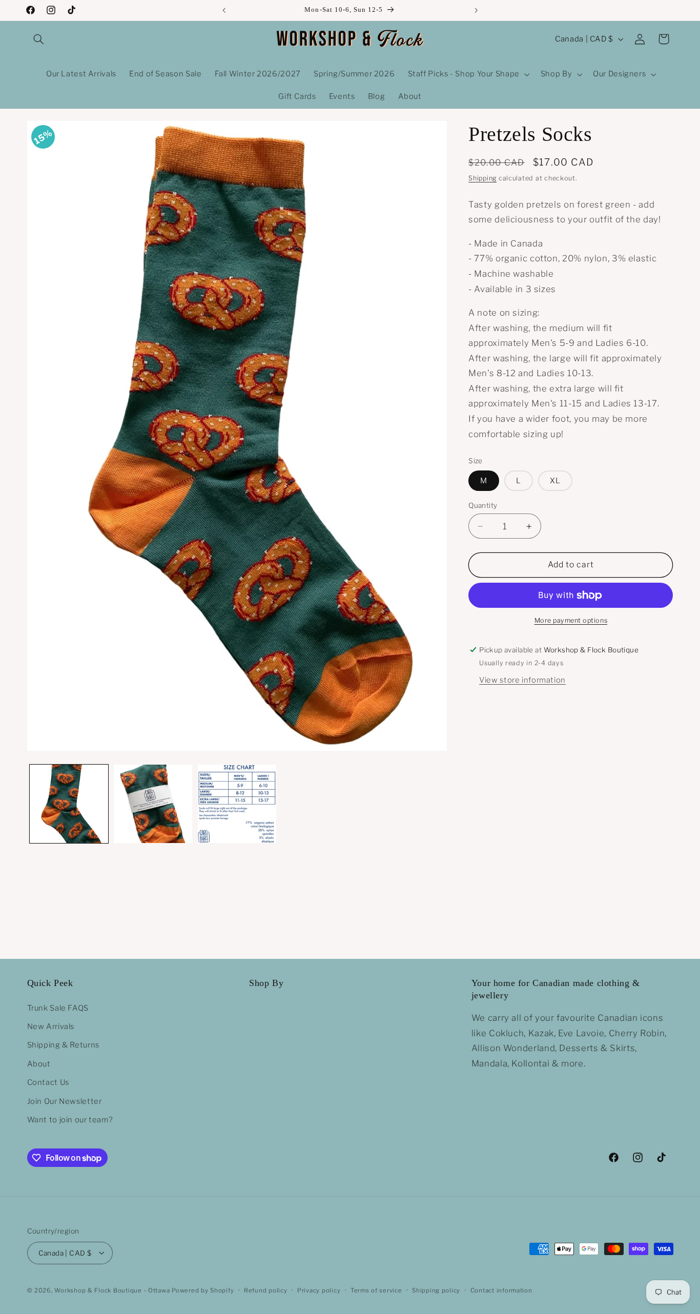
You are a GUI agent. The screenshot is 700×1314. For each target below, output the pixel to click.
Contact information (501, 1290)
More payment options (571, 621)
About (39, 1063)
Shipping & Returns (63, 1045)
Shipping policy (436, 1290)
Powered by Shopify (203, 1290)
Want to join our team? (70, 1119)
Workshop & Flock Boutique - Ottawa (112, 1290)
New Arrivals (51, 1026)
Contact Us (48, 1082)
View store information (522, 680)
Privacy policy (318, 1290)
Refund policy (265, 1290)
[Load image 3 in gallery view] (237, 804)
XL (555, 480)
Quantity (482, 505)
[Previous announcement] (224, 10)
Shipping (482, 178)
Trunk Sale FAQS (58, 1007)
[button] (39, 39)
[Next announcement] (476, 10)
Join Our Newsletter (64, 1100)
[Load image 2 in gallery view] (153, 804)
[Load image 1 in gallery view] (69, 804)
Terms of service (376, 1290)
